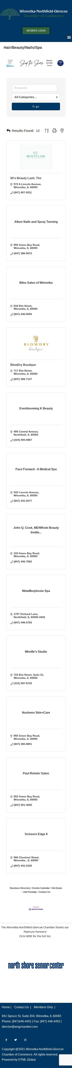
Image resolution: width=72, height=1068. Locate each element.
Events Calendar (41, 888)
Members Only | (44, 1007)
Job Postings (30, 892)
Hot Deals (57, 888)
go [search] (37, 106)
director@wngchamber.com (20, 1026)
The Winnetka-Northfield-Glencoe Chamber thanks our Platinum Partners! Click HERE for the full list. (35, 932)
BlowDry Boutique (23, 364)
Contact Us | (22, 1007)
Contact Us (44, 892)
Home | (6, 1007)
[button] (69, 37)
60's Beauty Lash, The (25, 178)
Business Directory (20, 888)
